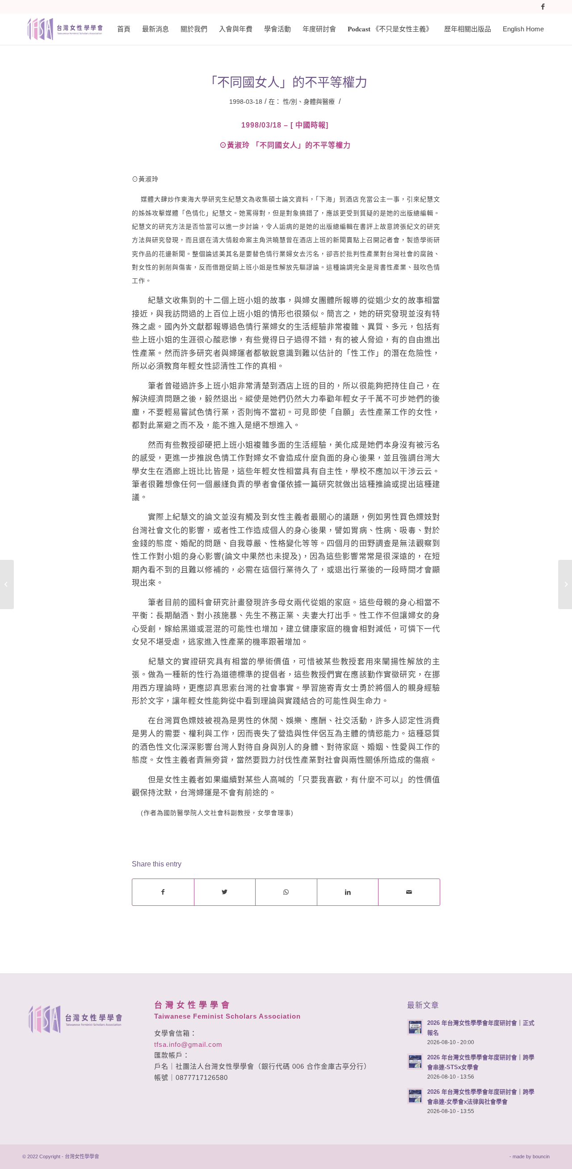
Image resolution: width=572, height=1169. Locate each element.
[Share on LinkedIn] (348, 892)
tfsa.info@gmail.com (188, 1044)
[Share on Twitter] (225, 892)
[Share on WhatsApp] (286, 892)
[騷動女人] (7, 584)
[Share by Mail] (409, 892)
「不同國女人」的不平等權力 (286, 83)
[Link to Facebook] (543, 6)
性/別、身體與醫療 (309, 101)
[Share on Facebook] (163, 892)
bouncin (541, 1156)
